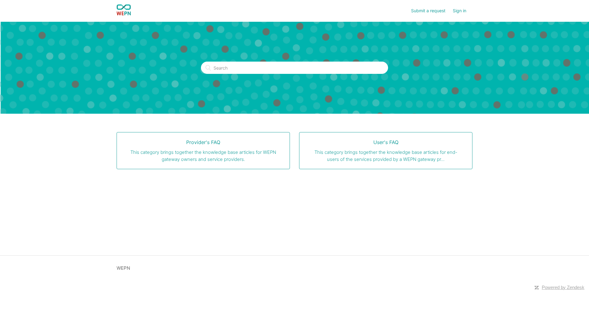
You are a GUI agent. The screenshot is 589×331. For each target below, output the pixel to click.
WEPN (123, 268)
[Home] (124, 14)
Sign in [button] (459, 10)
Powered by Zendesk (563, 287)
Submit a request (428, 10)
